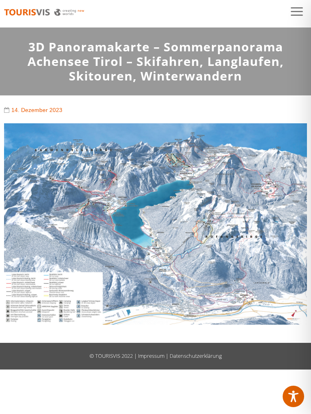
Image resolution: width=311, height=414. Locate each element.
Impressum (151, 355)
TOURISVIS (107, 355)
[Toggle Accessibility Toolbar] (293, 396)
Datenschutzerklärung (196, 355)
